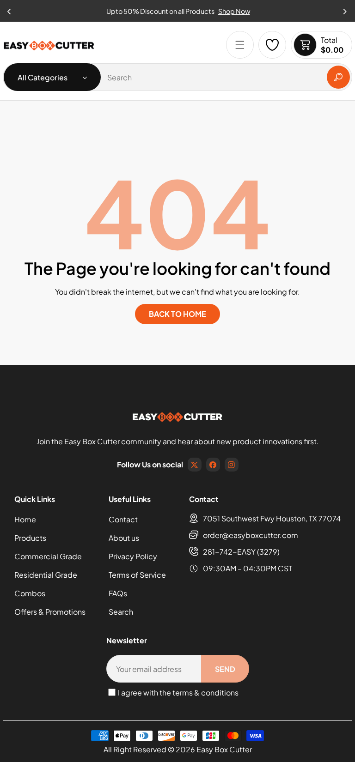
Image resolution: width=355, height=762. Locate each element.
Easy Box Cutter (224, 749)
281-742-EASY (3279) (241, 551)
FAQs (118, 593)
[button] (345, 8)
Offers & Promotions (50, 612)
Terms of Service (137, 575)
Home (25, 519)
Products (30, 538)
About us (124, 538)
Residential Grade (45, 575)
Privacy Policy (133, 556)
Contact (123, 519)
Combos (29, 593)
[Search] (338, 77)
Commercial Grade (48, 556)
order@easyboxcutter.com (250, 535)
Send (225, 669)
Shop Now (234, 11)
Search (121, 612)
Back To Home (177, 314)
